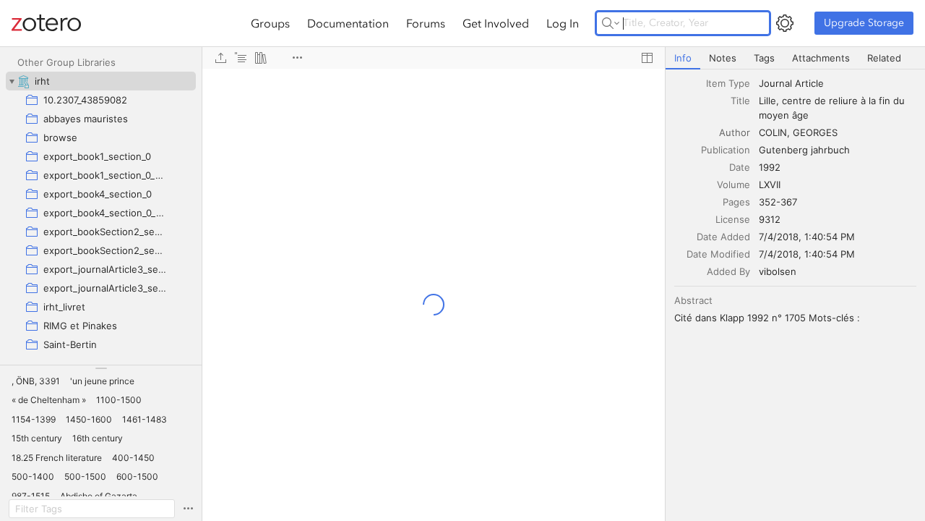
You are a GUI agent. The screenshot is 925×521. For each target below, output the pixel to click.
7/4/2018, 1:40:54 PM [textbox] (807, 236)
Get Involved (495, 23)
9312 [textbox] (769, 219)
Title (740, 100)
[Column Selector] (646, 57)
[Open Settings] (785, 23)
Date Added (723, 236)
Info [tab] (683, 58)
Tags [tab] (764, 58)
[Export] (220, 57)
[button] (35, 381)
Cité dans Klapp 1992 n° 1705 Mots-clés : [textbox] (767, 317)
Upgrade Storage (864, 23)
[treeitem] (101, 81)
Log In (562, 23)
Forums (425, 23)
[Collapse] (11, 81)
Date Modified (718, 254)
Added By (728, 271)
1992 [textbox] (769, 167)
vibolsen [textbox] (777, 271)
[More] (297, 57)
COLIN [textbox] (773, 132)
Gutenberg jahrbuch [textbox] (804, 150)
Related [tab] (884, 58)
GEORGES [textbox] (815, 132)
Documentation (348, 23)
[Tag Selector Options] (187, 508)
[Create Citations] (240, 57)
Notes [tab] (722, 58)
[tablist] (795, 58)
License (732, 219)
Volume (733, 184)
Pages (736, 202)
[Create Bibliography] (260, 57)
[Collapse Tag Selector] (101, 368)
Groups (270, 23)
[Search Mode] (610, 23)
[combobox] (837, 83)
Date (739, 167)
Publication (725, 150)
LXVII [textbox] (769, 184)
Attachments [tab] (821, 58)
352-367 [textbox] (778, 202)
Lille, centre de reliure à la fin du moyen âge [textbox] (833, 108)
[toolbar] (433, 58)
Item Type (728, 83)
